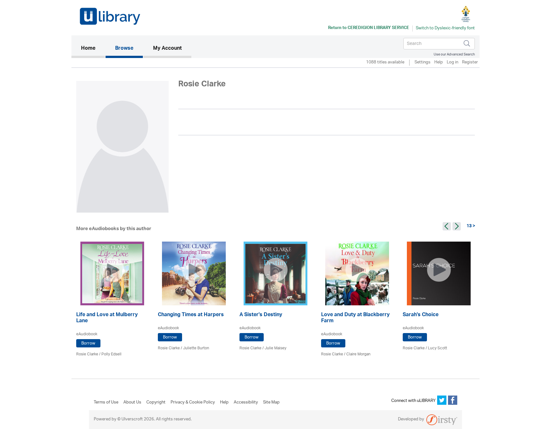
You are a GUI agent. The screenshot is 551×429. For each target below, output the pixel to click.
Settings (422, 63)
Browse (124, 49)
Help (438, 63)
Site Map (271, 402)
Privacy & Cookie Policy (193, 402)
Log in (452, 63)
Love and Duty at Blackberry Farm (355, 318)
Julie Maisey (275, 348)
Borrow (88, 343)
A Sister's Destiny (260, 315)
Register (470, 63)
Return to (368, 28)
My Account (167, 49)
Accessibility (246, 402)
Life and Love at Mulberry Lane (107, 318)
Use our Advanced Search (454, 54)
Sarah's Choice (420, 315)
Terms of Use (106, 402)
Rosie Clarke (87, 354)
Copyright (155, 402)
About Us (132, 402)
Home (93, 48)
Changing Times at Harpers (191, 315)
